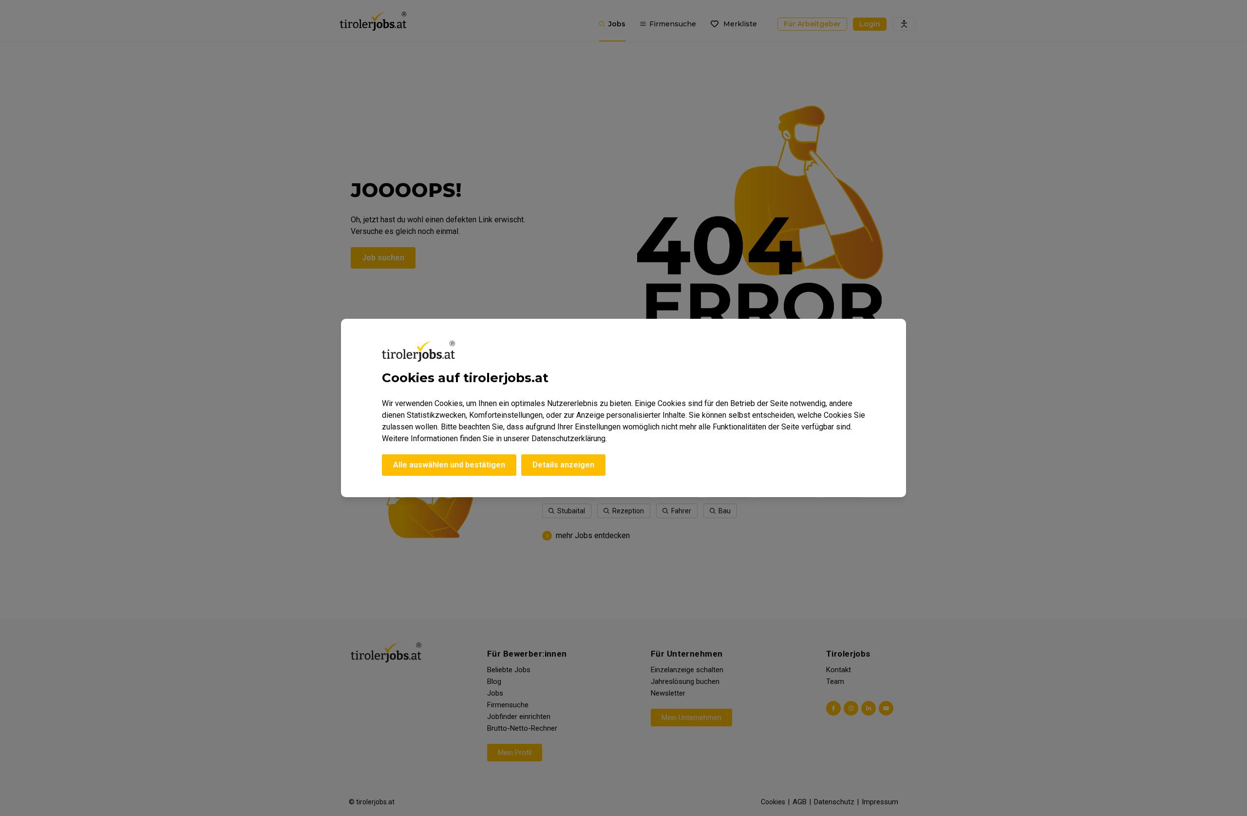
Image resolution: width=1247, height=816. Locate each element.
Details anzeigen (563, 464)
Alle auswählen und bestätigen (449, 464)
